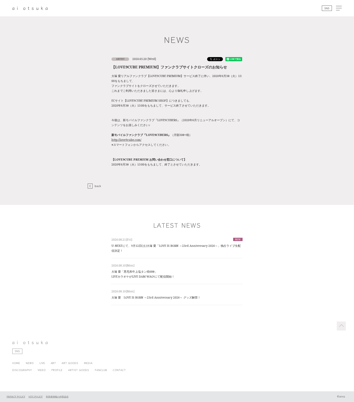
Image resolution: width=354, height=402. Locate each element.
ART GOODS (70, 363)
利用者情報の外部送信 (57, 396)
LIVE (42, 363)
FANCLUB (101, 370)
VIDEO (42, 370)
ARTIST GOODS (78, 370)
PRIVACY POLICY (16, 396)
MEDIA (88, 363)
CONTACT (119, 370)
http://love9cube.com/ (126, 140)
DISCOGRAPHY (22, 370)
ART (53, 363)
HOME (16, 363)
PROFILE (56, 370)
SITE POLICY (35, 396)
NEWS (30, 363)
